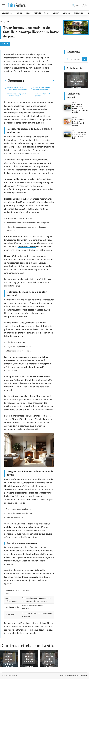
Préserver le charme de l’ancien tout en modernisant (17, 88)
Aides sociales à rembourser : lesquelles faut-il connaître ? (78, 122)
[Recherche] (73, 5)
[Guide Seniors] (16, 5)
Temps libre (75, 117)
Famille (5, 44)
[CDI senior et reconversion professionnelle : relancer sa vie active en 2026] (67, 107)
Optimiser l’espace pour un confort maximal (16, 95)
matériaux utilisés (27, 246)
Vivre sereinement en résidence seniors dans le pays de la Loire (79, 135)
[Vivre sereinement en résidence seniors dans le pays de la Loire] (67, 134)
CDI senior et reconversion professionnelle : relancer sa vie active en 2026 (80, 108)
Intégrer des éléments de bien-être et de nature (41, 88)
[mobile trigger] (4, 5)
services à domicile (36, 570)
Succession (49, 653)
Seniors (74, 102)
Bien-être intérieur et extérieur (42, 95)
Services (9, 653)
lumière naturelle (14, 336)
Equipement (29, 653)
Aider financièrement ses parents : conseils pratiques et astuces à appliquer (76, 85)
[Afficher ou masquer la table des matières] (39, 80)
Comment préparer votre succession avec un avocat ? (48, 665)
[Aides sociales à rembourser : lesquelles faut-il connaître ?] (67, 121)
